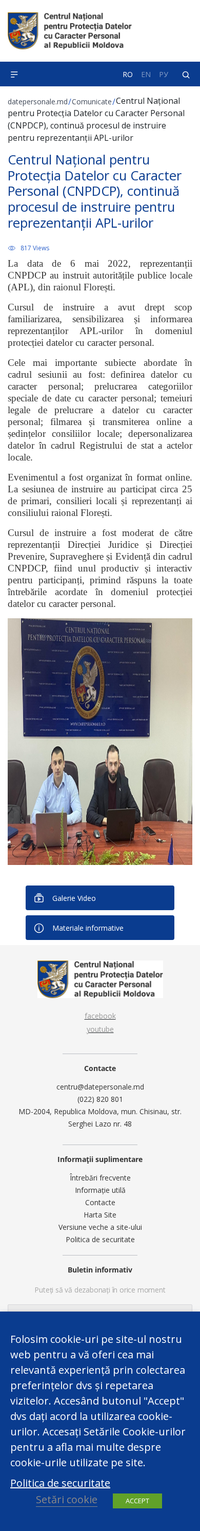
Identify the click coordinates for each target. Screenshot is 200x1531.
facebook (100, 1016)
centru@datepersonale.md (100, 1087)
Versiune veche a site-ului (100, 1227)
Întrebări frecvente (100, 1178)
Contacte (100, 1202)
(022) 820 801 (100, 1099)
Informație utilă (100, 1190)
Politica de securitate (100, 1239)
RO (128, 74)
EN (146, 74)
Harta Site (100, 1215)
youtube (100, 1029)
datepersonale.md (38, 101)
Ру (163, 74)
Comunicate (92, 101)
